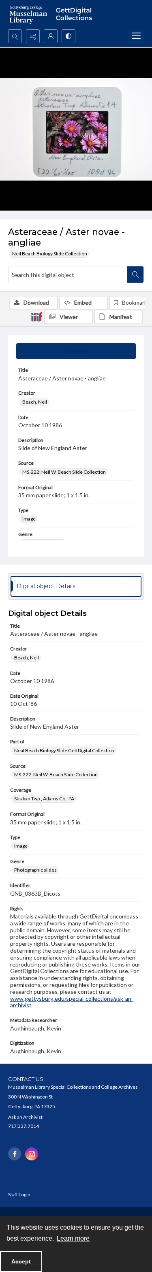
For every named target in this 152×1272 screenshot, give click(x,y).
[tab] (76, 351)
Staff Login (19, 1194)
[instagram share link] (31, 1153)
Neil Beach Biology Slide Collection (49, 253)
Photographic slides (35, 870)
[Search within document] (135, 274)
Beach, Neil (34, 402)
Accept (21, 1261)
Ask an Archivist (25, 1117)
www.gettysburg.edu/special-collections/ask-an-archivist (71, 1002)
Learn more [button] (73, 1238)
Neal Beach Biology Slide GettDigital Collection (64, 750)
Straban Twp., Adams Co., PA (44, 798)
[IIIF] (36, 316)
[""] (76, 14)
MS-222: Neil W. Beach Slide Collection (64, 472)
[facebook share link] (14, 1153)
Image (29, 519)
